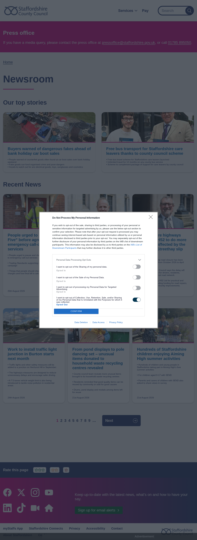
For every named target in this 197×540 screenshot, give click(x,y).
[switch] (137, 267)
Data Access (98, 322)
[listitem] (98, 260)
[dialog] (98, 270)
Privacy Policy (116, 322)
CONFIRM (76, 311)
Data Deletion (81, 322)
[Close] (152, 218)
